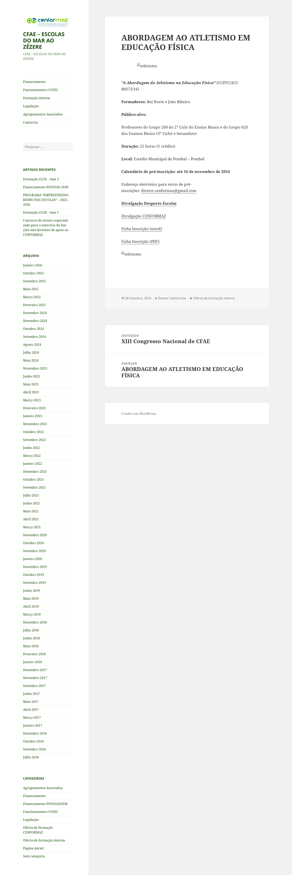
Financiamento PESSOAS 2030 (45, 187)
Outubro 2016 (33, 741)
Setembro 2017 (34, 686)
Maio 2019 (31, 598)
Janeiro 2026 (32, 265)
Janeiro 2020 (32, 559)
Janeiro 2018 (32, 662)
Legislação (31, 106)
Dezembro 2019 (35, 567)
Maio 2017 (31, 701)
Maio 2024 (31, 360)
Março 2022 (32, 455)
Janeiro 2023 (32, 416)
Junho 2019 (31, 590)
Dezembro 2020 (35, 535)
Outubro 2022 (33, 432)
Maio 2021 (31, 511)
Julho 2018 (31, 630)
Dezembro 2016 (35, 733)
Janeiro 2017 (32, 725)
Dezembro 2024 (35, 313)
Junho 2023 (31, 376)
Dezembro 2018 (35, 622)
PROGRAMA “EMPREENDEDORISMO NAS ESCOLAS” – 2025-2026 (46, 200)
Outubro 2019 (33, 574)
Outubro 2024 (33, 329)
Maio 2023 (31, 384)
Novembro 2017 (35, 678)
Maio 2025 (31, 289)
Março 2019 (32, 614)
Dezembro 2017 (35, 670)
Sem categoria (34, 856)
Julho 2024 (31, 352)
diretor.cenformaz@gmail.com (168, 190)
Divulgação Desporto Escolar (149, 203)
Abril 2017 (31, 709)
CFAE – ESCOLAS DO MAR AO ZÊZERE (44, 40)
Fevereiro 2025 (34, 305)
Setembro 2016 (34, 749)
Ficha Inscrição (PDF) (140, 241)
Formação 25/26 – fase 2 (41, 179)
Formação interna (36, 98)
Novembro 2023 (35, 368)
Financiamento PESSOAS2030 (45, 804)
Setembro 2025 (34, 281)
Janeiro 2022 (32, 463)
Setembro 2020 (34, 551)
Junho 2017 (31, 694)
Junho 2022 (31, 448)
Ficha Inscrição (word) (141, 228)
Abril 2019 (31, 606)
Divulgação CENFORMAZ (143, 216)
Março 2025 (32, 297)
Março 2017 (32, 717)
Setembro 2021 (34, 487)
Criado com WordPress (138, 413)
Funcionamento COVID (40, 90)
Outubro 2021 (33, 479)
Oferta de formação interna (44, 840)
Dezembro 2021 (35, 471)
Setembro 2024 (34, 336)
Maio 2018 (31, 646)
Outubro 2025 (33, 273)
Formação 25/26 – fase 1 (41, 212)
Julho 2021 (31, 495)
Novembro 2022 (35, 424)
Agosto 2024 (32, 344)
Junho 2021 (31, 503)
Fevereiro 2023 (34, 408)
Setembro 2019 (34, 582)
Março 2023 (32, 400)
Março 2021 (32, 527)
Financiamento (34, 82)
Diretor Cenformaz (172, 298)
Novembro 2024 (35, 321)
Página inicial (33, 848)
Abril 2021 (31, 519)
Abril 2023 (31, 392)
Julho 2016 (31, 757)
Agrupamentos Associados (43, 114)
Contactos (30, 122)
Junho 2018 (31, 638)
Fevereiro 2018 (34, 654)
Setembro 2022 (34, 440)
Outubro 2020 (33, 543)
